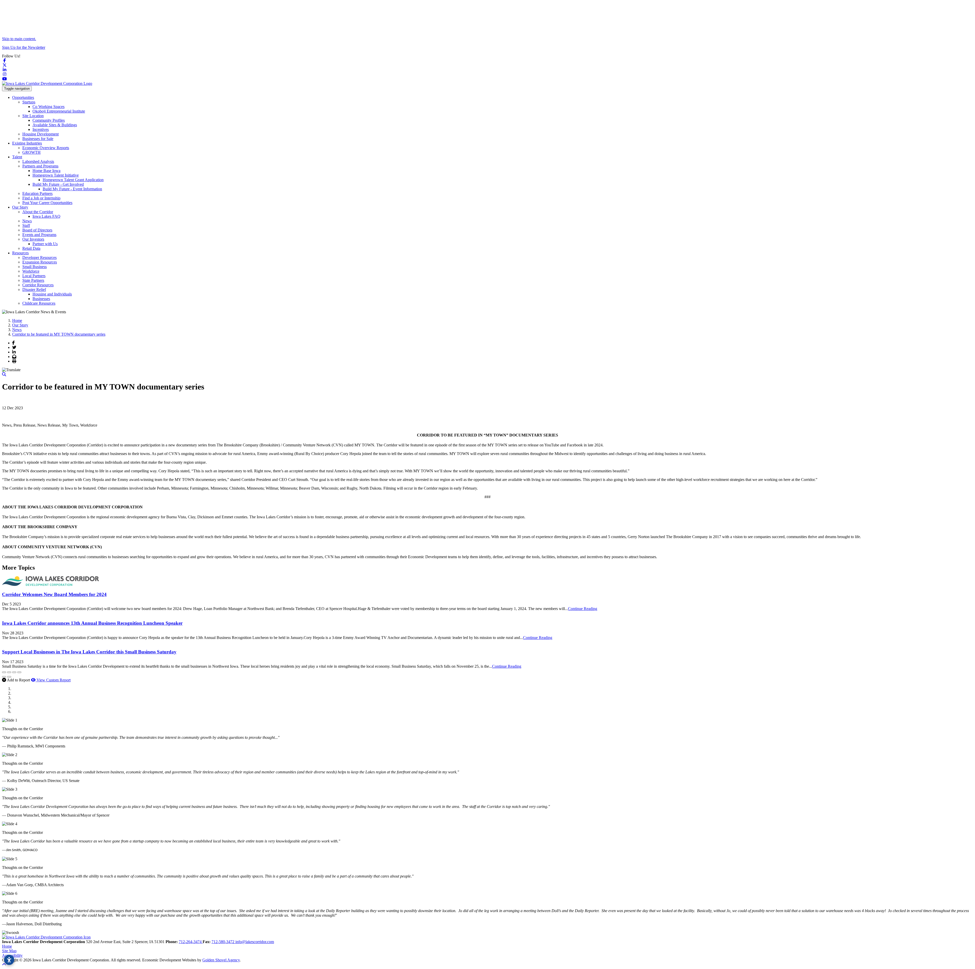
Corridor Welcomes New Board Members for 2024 (54, 594)
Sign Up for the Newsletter (23, 47)
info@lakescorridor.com (254, 942)
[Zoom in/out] (19, 672)
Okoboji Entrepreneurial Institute (58, 111)
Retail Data (31, 248)
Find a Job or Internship (41, 198)
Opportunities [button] (23, 97)
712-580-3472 (223, 942)
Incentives (40, 129)
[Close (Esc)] (4, 672)
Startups (28, 102)
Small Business (34, 266)
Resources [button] (20, 253)
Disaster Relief (34, 289)
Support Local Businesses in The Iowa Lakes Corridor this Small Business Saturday (89, 651)
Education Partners (37, 193)
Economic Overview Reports (45, 148)
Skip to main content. (19, 39)
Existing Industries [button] (27, 143)
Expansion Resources (39, 262)
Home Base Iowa (46, 170)
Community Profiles (48, 120)
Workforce (30, 271)
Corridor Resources (38, 285)
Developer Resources (39, 257)
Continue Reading (582, 608)
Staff (26, 225)
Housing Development (40, 134)
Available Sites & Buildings (54, 125)
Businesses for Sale (37, 138)
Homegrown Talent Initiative (55, 175)
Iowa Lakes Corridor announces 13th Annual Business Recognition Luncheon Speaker (92, 623)
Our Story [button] (20, 207)
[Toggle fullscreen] (14, 672)
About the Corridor (37, 212)
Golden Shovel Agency (221, 960)
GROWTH (31, 152)
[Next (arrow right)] (9, 677)
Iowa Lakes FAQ (46, 216)
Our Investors (33, 239)
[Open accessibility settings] (9, 960)
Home (7, 946)
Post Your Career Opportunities (47, 202)
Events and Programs (39, 234)
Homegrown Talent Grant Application (73, 180)
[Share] (9, 672)
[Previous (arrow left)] (4, 677)
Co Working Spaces (48, 106)
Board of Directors (37, 230)
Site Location (33, 116)
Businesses (41, 298)
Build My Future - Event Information (72, 189)
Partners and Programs (40, 166)
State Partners (33, 280)
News (27, 221)
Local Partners (33, 276)
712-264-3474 (191, 942)
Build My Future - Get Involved (58, 184)
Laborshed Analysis (38, 161)
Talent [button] (17, 157)
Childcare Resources (38, 303)
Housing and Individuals (52, 294)
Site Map (9, 951)
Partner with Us (45, 244)
